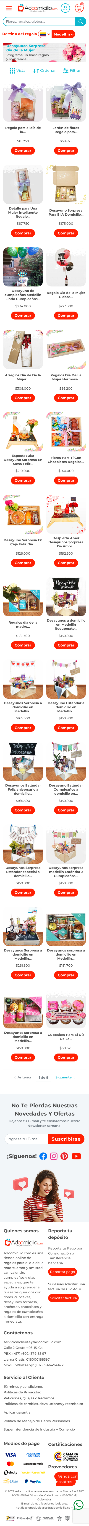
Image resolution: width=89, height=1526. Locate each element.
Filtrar (75, 70)
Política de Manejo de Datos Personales (37, 1421)
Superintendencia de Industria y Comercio (39, 1429)
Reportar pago (62, 1272)
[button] (23, 127)
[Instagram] (54, 1156)
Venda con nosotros (67, 1479)
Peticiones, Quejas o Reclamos (29, 1398)
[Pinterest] (64, 1156)
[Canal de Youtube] (76, 1156)
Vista (21, 70)
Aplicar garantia (17, 1412)
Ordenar (47, 70)
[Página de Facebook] (43, 1156)
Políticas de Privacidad (23, 1392)
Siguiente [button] (64, 1077)
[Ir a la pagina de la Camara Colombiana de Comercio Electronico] (66, 1456)
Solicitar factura (63, 1298)
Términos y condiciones (23, 1387)
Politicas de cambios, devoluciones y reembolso (43, 1404)
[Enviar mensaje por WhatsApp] (78, 1505)
